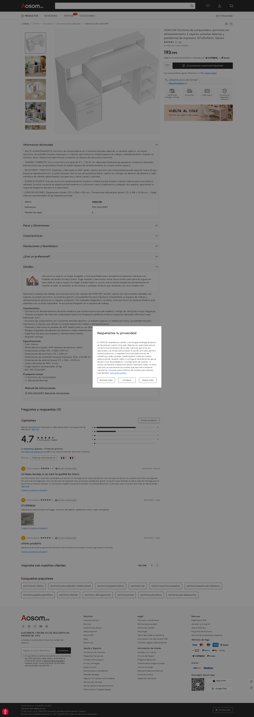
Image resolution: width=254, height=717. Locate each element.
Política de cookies (118, 373)
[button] (5, 712)
